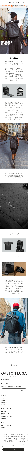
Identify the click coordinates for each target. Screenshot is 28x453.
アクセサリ (3, 400)
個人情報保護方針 (9, 442)
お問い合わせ (3, 411)
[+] (26, 6)
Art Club (3, 404)
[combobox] (23, 2)
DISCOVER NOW (5, 50)
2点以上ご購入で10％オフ (6, 5)
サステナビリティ (4, 427)
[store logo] (13, 2)
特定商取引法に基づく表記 (6, 416)
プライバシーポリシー (5, 413)
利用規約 (3, 415)
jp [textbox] (23, 2)
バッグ (2, 398)
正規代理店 (3, 418)
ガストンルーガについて (6, 425)
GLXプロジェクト (4, 402)
